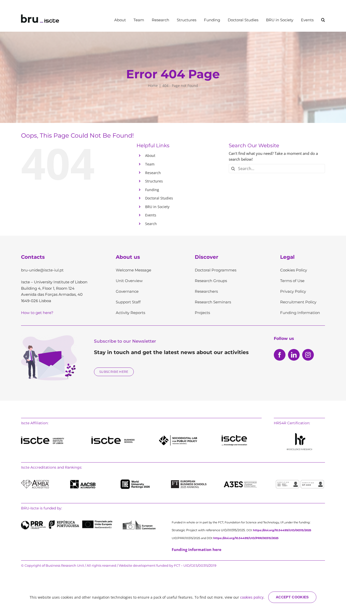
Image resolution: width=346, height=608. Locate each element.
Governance (127, 291)
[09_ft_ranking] (188, 482)
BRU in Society (157, 206)
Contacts (33, 257)
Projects (202, 312)
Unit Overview (129, 280)
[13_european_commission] (139, 522)
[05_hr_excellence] (299, 434)
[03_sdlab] (178, 436)
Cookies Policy (293, 270)
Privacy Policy (293, 291)
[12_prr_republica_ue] (66, 522)
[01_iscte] (42, 438)
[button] (323, 20)
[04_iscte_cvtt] (234, 436)
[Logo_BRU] (40, 16)
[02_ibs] (112, 438)
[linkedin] (294, 355)
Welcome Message (133, 270)
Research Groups (211, 280)
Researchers (206, 291)
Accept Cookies (292, 597)
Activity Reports (130, 312)
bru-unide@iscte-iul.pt (42, 270)
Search (151, 223)
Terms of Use (292, 280)
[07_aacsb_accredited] (82, 481)
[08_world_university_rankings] (135, 481)
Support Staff (128, 302)
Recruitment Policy (298, 302)
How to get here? (37, 312)
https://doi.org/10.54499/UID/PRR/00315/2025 (246, 538)
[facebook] (279, 355)
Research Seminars (213, 302)
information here (196, 549)
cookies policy (251, 597)
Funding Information (300, 312)
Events (150, 215)
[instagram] (308, 355)
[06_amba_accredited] (35, 481)
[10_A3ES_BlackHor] (240, 481)
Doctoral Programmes (215, 270)
